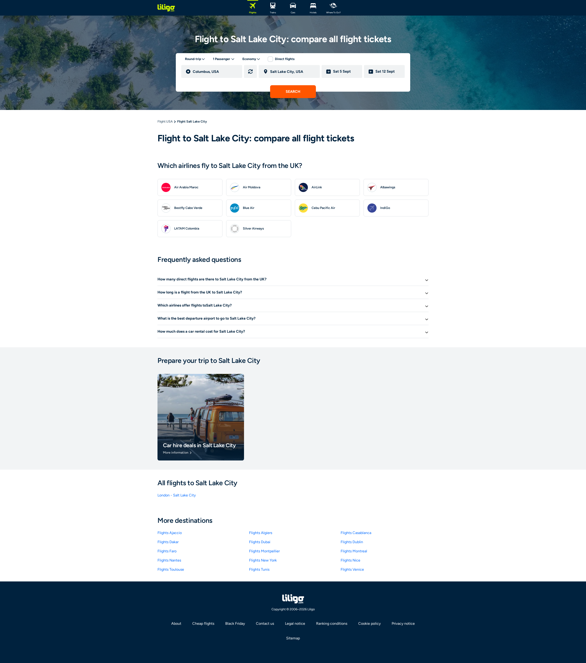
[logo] (166, 8)
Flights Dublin (352, 542)
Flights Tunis (259, 569)
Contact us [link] (265, 623)
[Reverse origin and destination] (250, 71)
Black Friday (235, 623)
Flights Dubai (259, 542)
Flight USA (165, 121)
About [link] (176, 623)
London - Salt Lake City (176, 495)
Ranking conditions (331, 623)
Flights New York (263, 560)
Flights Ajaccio (169, 533)
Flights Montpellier (264, 551)
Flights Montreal (354, 551)
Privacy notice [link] (403, 623)
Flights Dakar (168, 542)
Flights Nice (350, 560)
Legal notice (295, 623)
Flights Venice (352, 569)
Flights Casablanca (356, 533)
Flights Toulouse (170, 569)
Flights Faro (166, 551)
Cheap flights (203, 623)
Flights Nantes (169, 560)
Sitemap (293, 638)
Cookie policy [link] (369, 623)
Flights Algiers (260, 533)
